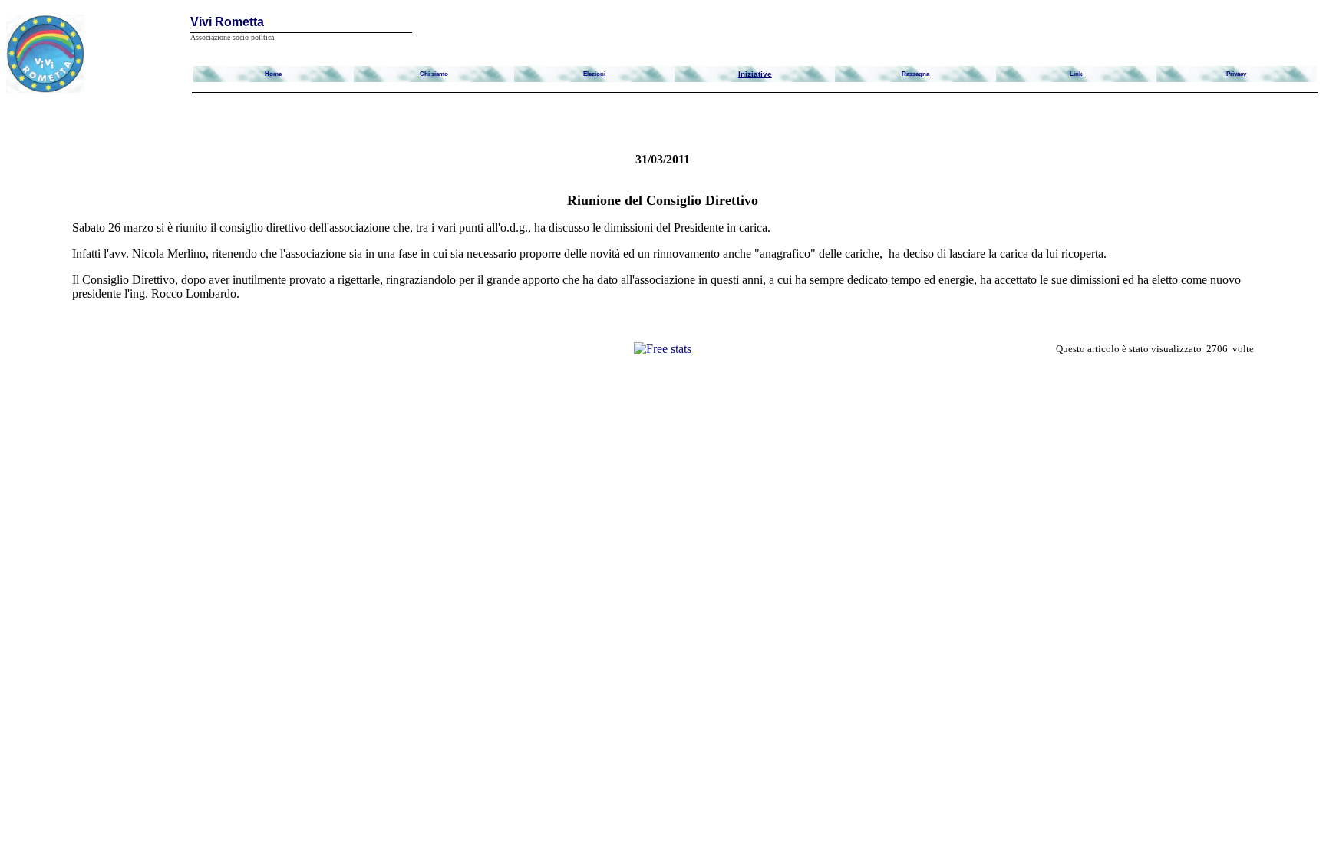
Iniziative (755, 74)
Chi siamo (434, 73)
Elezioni (594, 73)
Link (1076, 73)
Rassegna (915, 73)
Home (273, 73)
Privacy (1236, 73)
